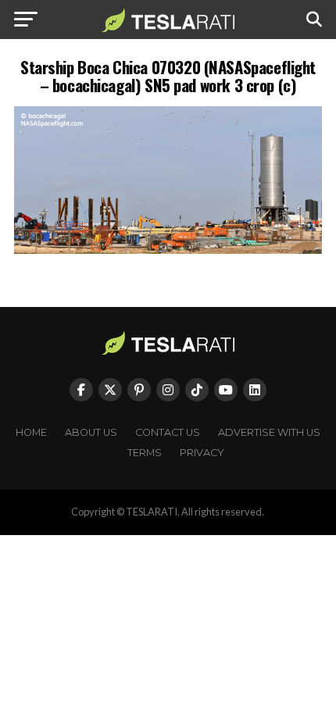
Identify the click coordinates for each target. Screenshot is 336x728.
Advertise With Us (269, 432)
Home (31, 432)
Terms (144, 453)
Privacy (202, 453)
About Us (91, 432)
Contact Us (167, 432)
